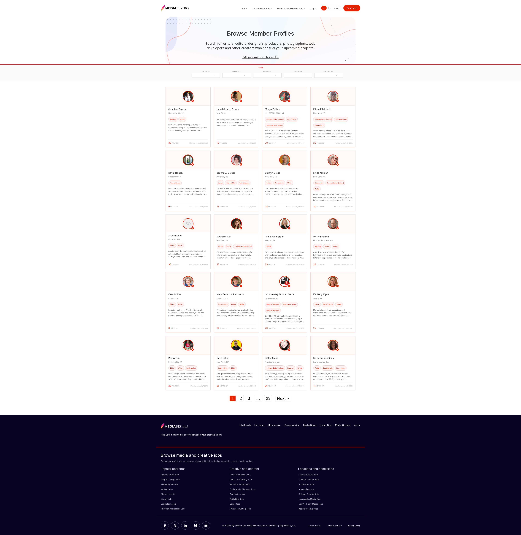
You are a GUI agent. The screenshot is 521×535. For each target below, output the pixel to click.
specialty (236, 71)
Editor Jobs (235, 504)
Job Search (245, 425)
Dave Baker (223, 358)
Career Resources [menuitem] (261, 8)
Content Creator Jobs (308, 474)
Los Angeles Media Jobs (309, 499)
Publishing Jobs (237, 499)
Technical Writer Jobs (240, 484)
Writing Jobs (167, 489)
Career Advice (292, 425)
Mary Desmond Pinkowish (230, 294)
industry (267, 71)
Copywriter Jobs (237, 494)
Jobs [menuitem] (242, 8)
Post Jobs (352, 8)
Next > (283, 398)
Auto (336, 8)
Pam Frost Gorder (274, 236)
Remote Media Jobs (170, 474)
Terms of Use (314, 525)
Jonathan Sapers (177, 109)
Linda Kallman (320, 172)
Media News (309, 425)
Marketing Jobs (168, 494)
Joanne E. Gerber (226, 172)
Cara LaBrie (174, 294)
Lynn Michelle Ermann (228, 109)
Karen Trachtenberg (323, 358)
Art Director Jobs (306, 484)
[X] (175, 525)
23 (268, 398)
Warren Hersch (321, 236)
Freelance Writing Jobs (240, 509)
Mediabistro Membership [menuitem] (290, 8)
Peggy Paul (174, 358)
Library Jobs (166, 499)
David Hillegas (176, 172)
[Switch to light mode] (324, 8)
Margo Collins (272, 109)
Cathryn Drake (272, 172)
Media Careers (342, 425)
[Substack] (206, 525)
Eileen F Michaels (322, 109)
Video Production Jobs (240, 474)
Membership (274, 425)
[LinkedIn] (185, 525)
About (357, 425)
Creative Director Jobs (308, 479)
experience (328, 71)
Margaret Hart (224, 236)
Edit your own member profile (260, 57)
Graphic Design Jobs (170, 479)
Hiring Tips (325, 425)
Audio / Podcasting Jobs (241, 479)
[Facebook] (165, 525)
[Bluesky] (196, 525)
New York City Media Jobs (310, 504)
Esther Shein (271, 358)
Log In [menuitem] (313, 8)
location (298, 71)
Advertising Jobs (306, 489)
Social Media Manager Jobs (242, 489)
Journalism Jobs (168, 504)
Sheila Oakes (175, 235)
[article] (188, 117)
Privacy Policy (353, 525)
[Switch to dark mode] (330, 8)
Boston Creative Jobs (308, 509)
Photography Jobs (169, 484)
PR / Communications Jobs (173, 509)
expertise (206, 71)
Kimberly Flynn (321, 294)
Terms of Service (334, 525)
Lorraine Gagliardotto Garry (279, 294)
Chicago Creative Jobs (308, 494)
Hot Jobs (259, 425)
